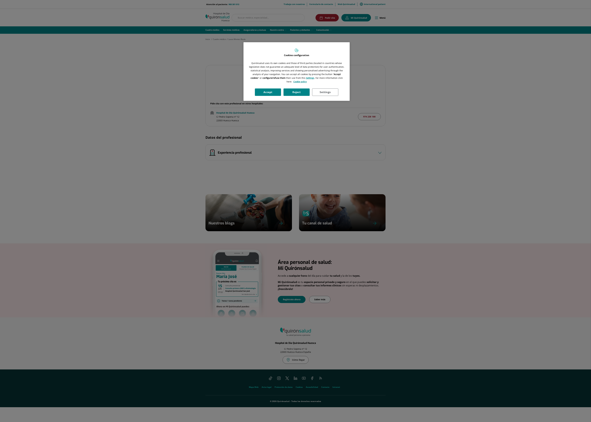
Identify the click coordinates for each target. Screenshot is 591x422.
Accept (267, 92)
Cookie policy (300, 81)
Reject (296, 92)
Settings (325, 92)
